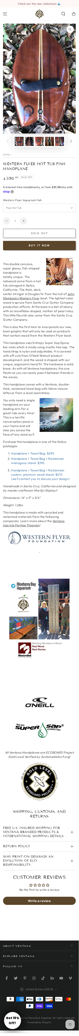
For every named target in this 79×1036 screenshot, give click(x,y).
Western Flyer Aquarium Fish (22, 200)
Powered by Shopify (39, 1022)
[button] (63, 13)
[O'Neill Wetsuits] (39, 708)
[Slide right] (71, 141)
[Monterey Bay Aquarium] (39, 638)
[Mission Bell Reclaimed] (39, 659)
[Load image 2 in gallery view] (29, 141)
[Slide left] (7, 141)
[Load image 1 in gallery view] (19, 141)
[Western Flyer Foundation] (39, 538)
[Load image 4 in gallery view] (49, 141)
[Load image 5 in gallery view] (59, 141)
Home (6, 154)
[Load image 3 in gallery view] (39, 141)
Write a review (39, 901)
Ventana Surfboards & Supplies (32, 1017)
